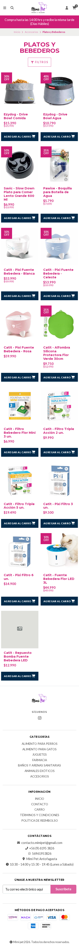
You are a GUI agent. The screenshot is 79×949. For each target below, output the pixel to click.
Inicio (17, 31)
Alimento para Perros (39, 743)
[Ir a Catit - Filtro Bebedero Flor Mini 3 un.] (19, 406)
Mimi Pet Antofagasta (41, 858)
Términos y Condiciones (39, 815)
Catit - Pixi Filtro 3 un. (58, 506)
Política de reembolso (39, 820)
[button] (19, 136)
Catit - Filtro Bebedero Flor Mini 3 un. (20, 432)
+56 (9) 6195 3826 (41, 848)
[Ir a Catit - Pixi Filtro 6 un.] (19, 552)
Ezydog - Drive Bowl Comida (16, 116)
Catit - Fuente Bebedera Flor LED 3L (58, 578)
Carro (39, 809)
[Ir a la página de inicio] (39, 7)
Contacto (39, 804)
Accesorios (31, 31)
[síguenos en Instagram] (39, 718)
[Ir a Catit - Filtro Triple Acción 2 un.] (59, 406)
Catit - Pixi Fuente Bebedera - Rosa (19, 349)
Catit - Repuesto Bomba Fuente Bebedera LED (18, 656)
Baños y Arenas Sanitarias (39, 765)
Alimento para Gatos (39, 749)
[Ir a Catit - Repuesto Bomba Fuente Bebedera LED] (19, 629)
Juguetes (39, 754)
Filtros (41, 62)
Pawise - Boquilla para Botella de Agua (57, 192)
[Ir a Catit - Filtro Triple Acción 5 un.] (19, 481)
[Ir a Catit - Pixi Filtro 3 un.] (59, 481)
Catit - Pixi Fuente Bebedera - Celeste (58, 273)
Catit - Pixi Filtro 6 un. (19, 577)
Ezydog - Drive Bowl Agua (55, 116)
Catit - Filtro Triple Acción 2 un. (58, 431)
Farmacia (39, 760)
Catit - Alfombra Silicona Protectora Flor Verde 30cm (56, 353)
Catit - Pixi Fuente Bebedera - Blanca (19, 271)
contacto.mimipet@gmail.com (41, 842)
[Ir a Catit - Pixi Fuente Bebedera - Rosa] (19, 324)
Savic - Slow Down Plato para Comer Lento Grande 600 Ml (19, 194)
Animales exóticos (40, 771)
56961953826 (41, 853)
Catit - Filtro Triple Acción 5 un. (19, 506)
